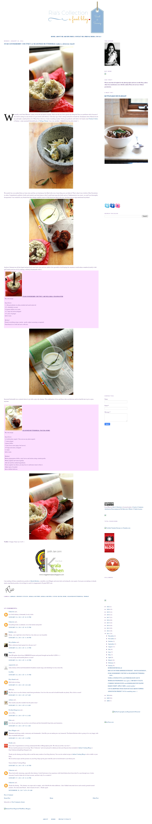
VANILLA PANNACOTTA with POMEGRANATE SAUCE (124, 678)
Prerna (10, 652)
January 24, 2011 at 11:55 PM (20, 675)
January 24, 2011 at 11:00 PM (20, 637)
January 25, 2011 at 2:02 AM (20, 685)
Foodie (11, 743)
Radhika (11, 632)
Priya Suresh (12, 679)
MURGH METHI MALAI (115, 668)
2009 (108, 698)
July (109, 649)
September (111, 644)
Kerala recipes (46, 596)
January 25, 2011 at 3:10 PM (19, 738)
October (110, 641)
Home (51, 798)
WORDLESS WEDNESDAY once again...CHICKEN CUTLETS (125, 680)
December (111, 636)
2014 (108, 625)
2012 (108, 631)
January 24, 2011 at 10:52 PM (20, 627)
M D (10, 689)
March (110, 660)
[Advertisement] (122, 236)
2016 (108, 620)
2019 (108, 612)
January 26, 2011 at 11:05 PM (20, 765)
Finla (10, 720)
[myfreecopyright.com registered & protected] (126, 712)
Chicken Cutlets (93, 119)
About (45, 819)
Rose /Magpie (13, 730)
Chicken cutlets (22, 596)
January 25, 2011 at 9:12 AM (20, 715)
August (110, 647)
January (110, 665)
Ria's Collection (117, 507)
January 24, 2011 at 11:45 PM (20, 660)
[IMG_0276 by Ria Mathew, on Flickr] (51, 112)
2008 (108, 701)
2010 (108, 695)
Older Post (96, 798)
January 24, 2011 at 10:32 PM (20, 617)
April (109, 657)
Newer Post (7, 798)
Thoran (86, 596)
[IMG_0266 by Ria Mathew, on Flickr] (13, 430)
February (111, 663)
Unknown (11, 612)
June (109, 652)
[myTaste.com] (109, 722)
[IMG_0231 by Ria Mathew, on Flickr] (51, 189)
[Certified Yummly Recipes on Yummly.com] (117, 528)
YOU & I (98, 36)
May (109, 655)
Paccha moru (62, 596)
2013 (108, 628)
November (111, 639)
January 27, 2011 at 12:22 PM (20, 778)
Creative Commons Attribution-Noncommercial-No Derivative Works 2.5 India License (124, 508)
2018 (108, 615)
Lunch (55, 596)
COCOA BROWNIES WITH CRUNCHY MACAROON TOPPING (126, 689)
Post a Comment (8, 795)
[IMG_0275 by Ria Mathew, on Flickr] (51, 540)
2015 (108, 623)
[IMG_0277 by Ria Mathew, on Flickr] (13, 296)
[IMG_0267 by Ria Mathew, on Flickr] (51, 265)
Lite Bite (11, 672)
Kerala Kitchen (35, 581)
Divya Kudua (12, 642)
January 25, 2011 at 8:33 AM (20, 705)
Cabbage (13, 596)
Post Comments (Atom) (18, 802)
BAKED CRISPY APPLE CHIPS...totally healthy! (121, 686)
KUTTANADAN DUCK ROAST (115, 96)
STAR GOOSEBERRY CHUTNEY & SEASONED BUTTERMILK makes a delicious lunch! (39, 44)
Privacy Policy (65, 819)
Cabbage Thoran (43, 121)
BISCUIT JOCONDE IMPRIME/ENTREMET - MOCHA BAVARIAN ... (127, 670)
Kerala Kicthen (34, 596)
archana (11, 700)
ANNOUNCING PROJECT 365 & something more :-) (122, 691)
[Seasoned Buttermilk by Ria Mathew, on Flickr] (51, 395)
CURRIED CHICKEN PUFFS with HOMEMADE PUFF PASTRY (126, 683)
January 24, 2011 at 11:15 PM (20, 648)
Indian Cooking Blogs (85, 748)
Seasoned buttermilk (75, 596)
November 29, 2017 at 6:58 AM (20, 790)
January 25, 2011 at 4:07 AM (20, 695)
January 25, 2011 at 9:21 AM (20, 726)
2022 (108, 607)
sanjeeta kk (12, 665)
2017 (108, 617)
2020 (108, 609)
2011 (108, 633)
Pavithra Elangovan (14, 710)
